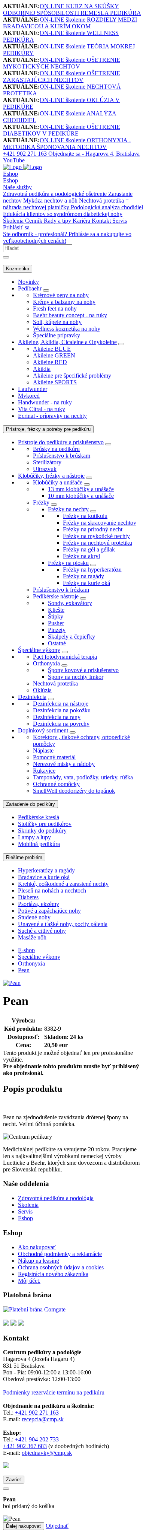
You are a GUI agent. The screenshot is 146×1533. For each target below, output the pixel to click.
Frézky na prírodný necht (92, 529)
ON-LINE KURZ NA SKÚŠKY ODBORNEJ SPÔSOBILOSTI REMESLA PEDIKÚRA (72, 9)
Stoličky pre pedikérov (45, 824)
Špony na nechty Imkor (75, 677)
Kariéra (82, 220)
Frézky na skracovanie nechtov (99, 522)
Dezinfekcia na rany (56, 717)
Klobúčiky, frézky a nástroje (51, 476)
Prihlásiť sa (16, 227)
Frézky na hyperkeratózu (92, 569)
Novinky (28, 282)
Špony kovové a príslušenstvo (83, 670)
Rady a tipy (58, 220)
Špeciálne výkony (39, 650)
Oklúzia (42, 690)
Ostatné (57, 643)
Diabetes (28, 897)
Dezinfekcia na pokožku (62, 710)
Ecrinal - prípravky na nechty (52, 416)
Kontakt (102, 220)
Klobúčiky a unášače (57, 482)
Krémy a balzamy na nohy (64, 302)
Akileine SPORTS (55, 382)
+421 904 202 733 (37, 1439)
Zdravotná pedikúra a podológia (56, 1198)
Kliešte (56, 610)
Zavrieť (13, 1479)
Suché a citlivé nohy (42, 931)
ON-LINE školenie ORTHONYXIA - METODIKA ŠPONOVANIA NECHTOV (67, 143)
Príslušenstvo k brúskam (61, 455)
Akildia (42, 369)
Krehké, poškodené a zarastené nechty (63, 884)
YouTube (14, 160)
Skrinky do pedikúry (42, 830)
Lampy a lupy (34, 837)
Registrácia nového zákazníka (53, 1274)
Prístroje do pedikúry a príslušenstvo (61, 442)
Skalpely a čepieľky (71, 636)
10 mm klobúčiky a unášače (81, 496)
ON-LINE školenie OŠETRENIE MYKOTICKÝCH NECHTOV (61, 63)
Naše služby (17, 187)
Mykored (29, 395)
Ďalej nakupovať (23, 1526)
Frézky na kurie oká (86, 583)
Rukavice (44, 770)
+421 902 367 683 (25, 1446)
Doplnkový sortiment (43, 730)
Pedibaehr (30, 288)
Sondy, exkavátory (70, 603)
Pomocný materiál (54, 757)
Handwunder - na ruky (45, 402)
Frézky (41, 502)
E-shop (26, 950)
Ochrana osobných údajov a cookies (61, 1267)
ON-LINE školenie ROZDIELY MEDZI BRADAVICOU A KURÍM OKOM (70, 22)
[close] (6, 1489)
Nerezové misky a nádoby (64, 764)
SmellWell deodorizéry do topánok (74, 791)
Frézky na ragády (83, 576)
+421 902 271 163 (37, 1412)
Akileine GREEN (54, 355)
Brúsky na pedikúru (56, 449)
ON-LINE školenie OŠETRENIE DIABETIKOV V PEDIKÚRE (61, 130)
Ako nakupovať (37, 1247)
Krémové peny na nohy (61, 295)
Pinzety (57, 630)
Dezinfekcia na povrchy (61, 724)
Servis (119, 220)
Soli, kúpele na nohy (57, 322)
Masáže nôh (32, 937)
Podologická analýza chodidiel (107, 207)
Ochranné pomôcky (56, 784)
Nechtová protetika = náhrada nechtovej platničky (66, 203)
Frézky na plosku (68, 563)
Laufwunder (32, 389)
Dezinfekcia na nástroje (60, 703)
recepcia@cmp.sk (43, 1419)
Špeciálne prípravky (56, 335)
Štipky (55, 616)
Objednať (57, 1526)
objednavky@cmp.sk (47, 1453)
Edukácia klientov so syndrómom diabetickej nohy (62, 214)
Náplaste (43, 750)
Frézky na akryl (81, 556)
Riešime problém (24, 857)
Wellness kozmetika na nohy (66, 328)
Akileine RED (50, 362)
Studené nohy (34, 917)
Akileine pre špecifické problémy (72, 375)
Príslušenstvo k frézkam (61, 589)
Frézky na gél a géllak (89, 549)
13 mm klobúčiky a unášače (81, 489)
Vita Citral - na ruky (41, 409)
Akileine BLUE (52, 349)
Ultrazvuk (45, 469)
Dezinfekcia (32, 697)
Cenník (34, 220)
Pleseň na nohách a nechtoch (52, 890)
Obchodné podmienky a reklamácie (60, 1254)
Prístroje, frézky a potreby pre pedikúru (48, 429)
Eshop (10, 174)
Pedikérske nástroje (56, 596)
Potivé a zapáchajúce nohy (49, 910)
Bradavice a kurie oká (44, 877)
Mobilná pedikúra (39, 844)
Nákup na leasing (38, 1260)
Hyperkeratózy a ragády (46, 870)
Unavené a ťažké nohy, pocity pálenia (62, 924)
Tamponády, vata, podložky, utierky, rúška (83, 777)
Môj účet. (29, 1281)
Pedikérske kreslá (38, 817)
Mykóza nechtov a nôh (51, 200)
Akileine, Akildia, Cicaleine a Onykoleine (67, 342)
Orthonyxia (46, 663)
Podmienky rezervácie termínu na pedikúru (53, 1392)
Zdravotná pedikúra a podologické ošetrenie (55, 194)
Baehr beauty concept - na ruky (70, 315)
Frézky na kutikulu (85, 516)
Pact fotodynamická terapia (65, 656)
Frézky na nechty (68, 509)
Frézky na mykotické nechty (96, 536)
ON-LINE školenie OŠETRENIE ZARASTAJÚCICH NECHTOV (61, 76)
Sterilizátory (47, 462)
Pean (24, 970)
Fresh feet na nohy (55, 308)
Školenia (14, 220)
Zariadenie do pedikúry (30, 804)
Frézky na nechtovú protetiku (97, 543)
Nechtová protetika (55, 683)
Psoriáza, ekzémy (38, 904)
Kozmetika (17, 268)
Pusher (56, 623)
